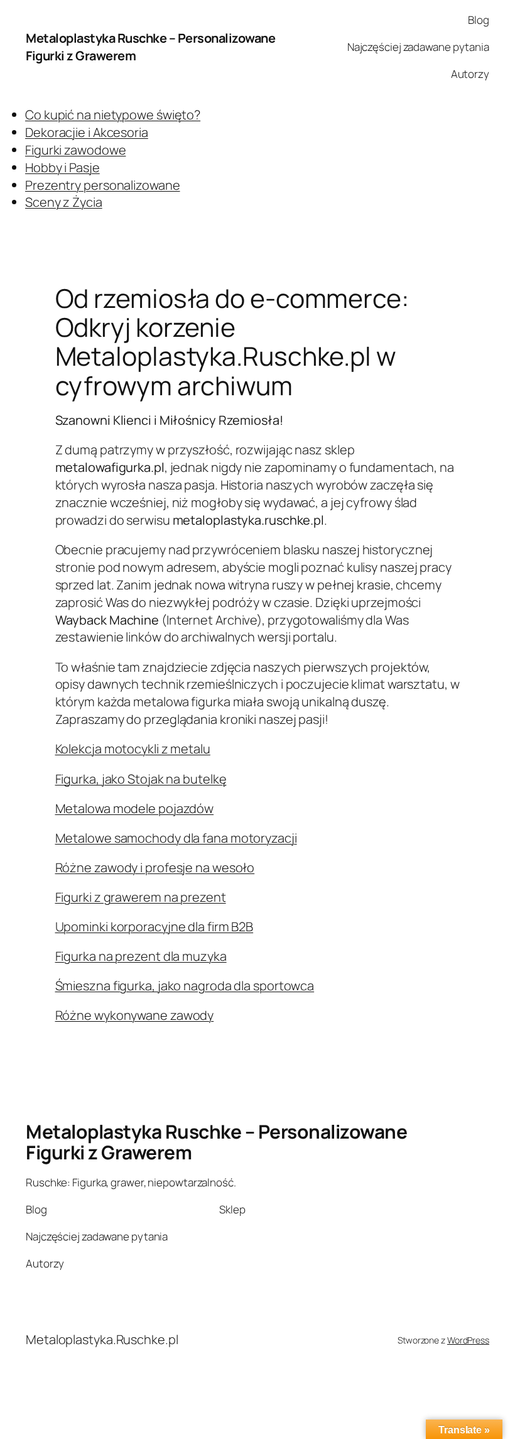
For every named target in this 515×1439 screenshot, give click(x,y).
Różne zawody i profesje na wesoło (155, 867)
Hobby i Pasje (62, 167)
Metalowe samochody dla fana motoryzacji (176, 837)
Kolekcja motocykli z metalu (132, 748)
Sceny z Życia (63, 202)
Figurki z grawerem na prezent (140, 897)
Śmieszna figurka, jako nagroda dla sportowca (185, 985)
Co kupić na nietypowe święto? (112, 114)
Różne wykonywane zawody (134, 1015)
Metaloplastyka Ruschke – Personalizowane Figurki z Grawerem (216, 1142)
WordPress (468, 1340)
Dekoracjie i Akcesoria (86, 132)
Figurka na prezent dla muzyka (141, 956)
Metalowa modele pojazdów (134, 808)
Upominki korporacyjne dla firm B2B (154, 926)
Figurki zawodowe (75, 149)
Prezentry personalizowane (102, 185)
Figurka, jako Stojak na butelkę (141, 778)
